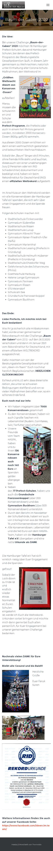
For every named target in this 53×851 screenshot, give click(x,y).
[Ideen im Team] (14, 4)
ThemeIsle (37, 844)
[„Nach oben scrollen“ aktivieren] (47, 845)
